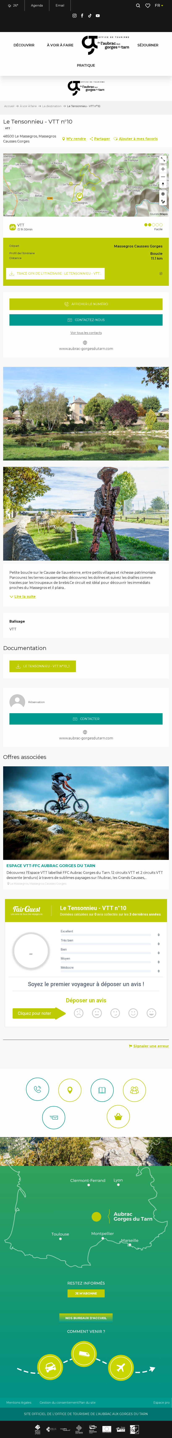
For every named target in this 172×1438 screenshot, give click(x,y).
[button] (138, 5)
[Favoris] (148, 6)
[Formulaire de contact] (53, 1117)
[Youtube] (97, 16)
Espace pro (161, 1402)
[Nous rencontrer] (70, 1090)
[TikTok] (90, 16)
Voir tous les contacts (86, 333)
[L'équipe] (134, 1090)
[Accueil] (102, 1090)
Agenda (37, 5)
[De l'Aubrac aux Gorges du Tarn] (105, 45)
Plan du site (87, 1402)
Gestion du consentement (59, 1402)
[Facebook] (82, 16)
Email (60, 5)
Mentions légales (18, 1402)
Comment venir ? (86, 1331)
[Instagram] (74, 16)
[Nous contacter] (37, 1089)
